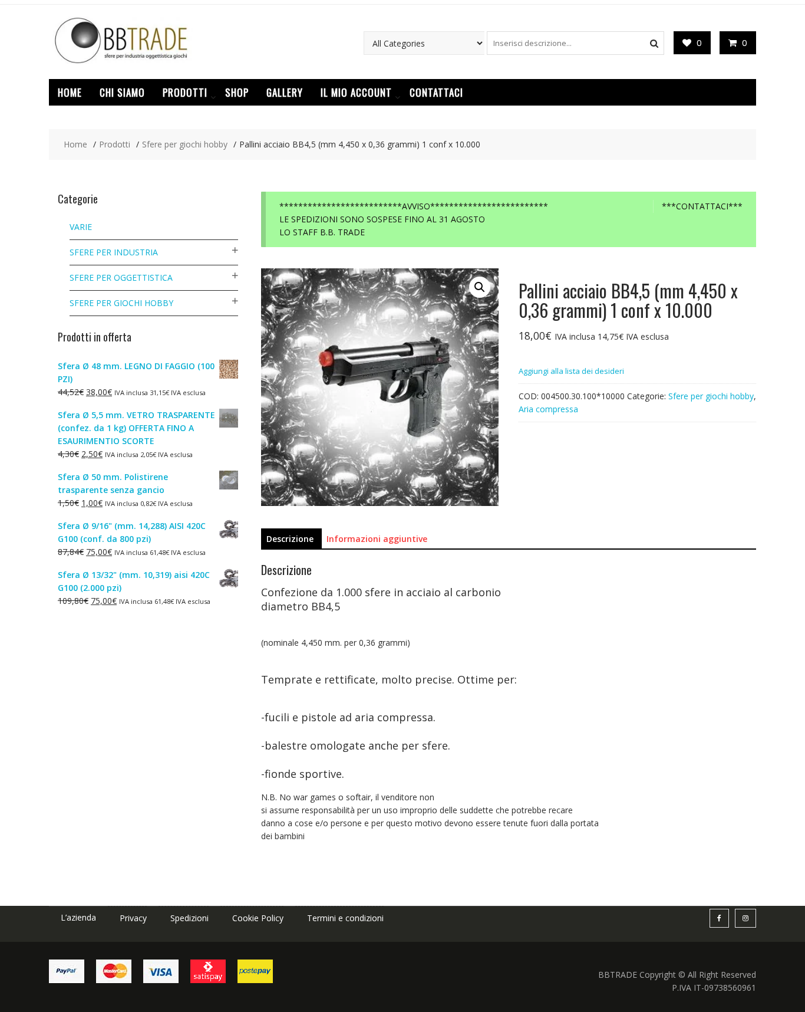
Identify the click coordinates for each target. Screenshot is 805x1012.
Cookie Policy (257, 918)
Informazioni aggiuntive (376, 538)
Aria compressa (548, 409)
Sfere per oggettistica (121, 277)
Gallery (284, 92)
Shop (237, 92)
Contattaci (436, 92)
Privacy (133, 918)
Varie (81, 226)
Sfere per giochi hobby (711, 396)
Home (70, 92)
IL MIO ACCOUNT (356, 92)
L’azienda (78, 917)
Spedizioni (189, 918)
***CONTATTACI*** (702, 206)
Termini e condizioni (345, 918)
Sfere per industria (114, 252)
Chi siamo (122, 92)
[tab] (290, 539)
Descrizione (290, 538)
